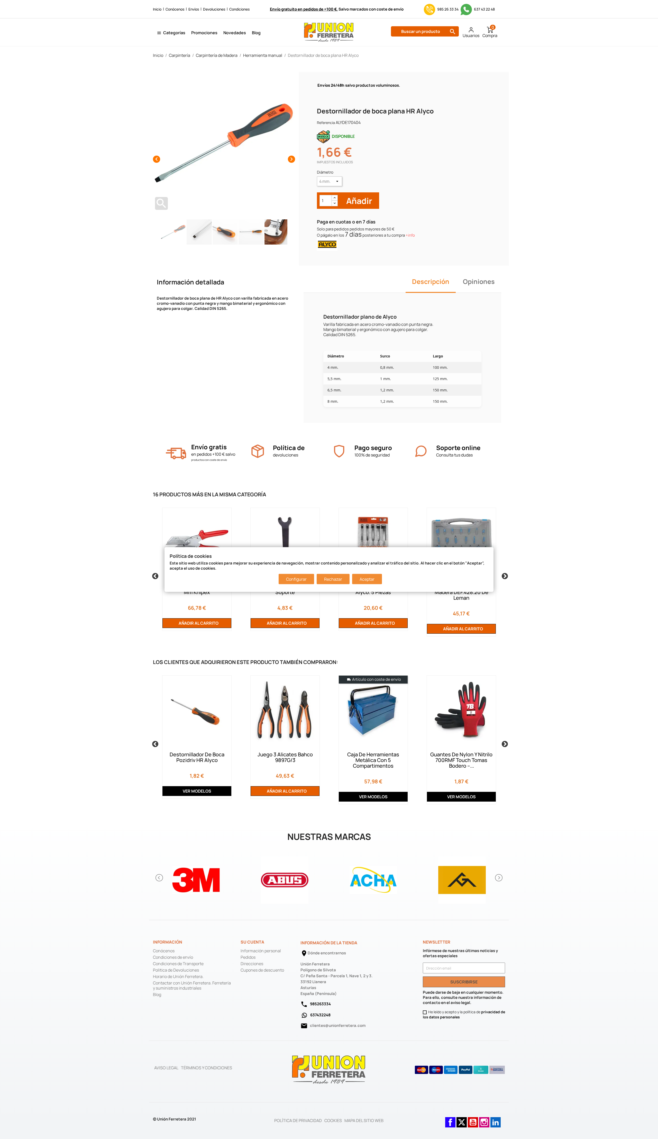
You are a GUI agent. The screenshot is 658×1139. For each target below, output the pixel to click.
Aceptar (367, 579)
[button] (160, 878)
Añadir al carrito (198, 623)
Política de (289, 447)
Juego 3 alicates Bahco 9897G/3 (285, 757)
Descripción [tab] (430, 281)
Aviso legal (166, 1068)
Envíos (193, 9)
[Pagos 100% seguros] (339, 451)
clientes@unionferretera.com (337, 1025)
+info (410, 235)
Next (503, 575)
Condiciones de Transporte (178, 963)
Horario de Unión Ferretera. (178, 976)
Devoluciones (214, 9)
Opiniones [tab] (479, 281)
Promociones (204, 32)
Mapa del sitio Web (363, 1120)
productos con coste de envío (209, 460)
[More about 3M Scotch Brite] (196, 878)
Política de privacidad (298, 1120)
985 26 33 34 (447, 9)
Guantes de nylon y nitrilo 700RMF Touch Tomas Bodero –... (461, 760)
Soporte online (458, 447)
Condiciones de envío (173, 957)
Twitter (461, 1119)
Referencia (326, 122)
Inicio (157, 9)
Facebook (450, 1119)
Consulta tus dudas (454, 455)
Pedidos (248, 957)
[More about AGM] (462, 878)
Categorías (174, 32)
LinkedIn (495, 1119)
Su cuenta (252, 942)
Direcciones (252, 963)
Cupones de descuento (262, 970)
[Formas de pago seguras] (460, 1070)
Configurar (296, 579)
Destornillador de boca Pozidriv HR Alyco (197, 757)
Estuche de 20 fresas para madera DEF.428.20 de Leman (461, 592)
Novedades (234, 32)
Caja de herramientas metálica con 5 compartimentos (373, 760)
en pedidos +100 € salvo (213, 454)
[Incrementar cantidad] (335, 198)
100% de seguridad (372, 455)
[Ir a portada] (329, 1069)
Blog (256, 32)
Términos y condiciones (206, 1068)
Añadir (358, 200)
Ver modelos (197, 791)
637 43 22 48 (484, 9)
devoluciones (285, 455)
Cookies (333, 1120)
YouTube (473, 1119)
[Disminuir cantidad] (335, 203)
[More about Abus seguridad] (285, 878)
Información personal (261, 951)
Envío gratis (209, 447)
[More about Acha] (373, 878)
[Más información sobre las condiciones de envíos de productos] (176, 453)
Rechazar (333, 579)
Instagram (484, 1119)
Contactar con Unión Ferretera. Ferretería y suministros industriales (192, 985)
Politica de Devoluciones (176, 970)
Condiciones (239, 9)
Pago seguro (373, 447)
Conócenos (175, 9)
